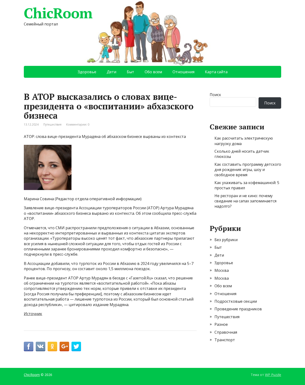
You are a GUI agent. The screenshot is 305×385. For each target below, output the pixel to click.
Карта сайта (216, 71)
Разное (221, 324)
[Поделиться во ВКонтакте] (40, 346)
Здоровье (87, 71)
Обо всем (153, 71)
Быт (130, 71)
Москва (221, 270)
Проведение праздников (238, 309)
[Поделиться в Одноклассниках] (52, 346)
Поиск (215, 94)
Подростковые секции (235, 301)
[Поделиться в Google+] (64, 346)
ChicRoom (58, 13)
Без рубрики (226, 239)
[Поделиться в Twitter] (76, 346)
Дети (111, 71)
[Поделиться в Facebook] (28, 346)
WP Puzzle (273, 374)
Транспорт (224, 339)
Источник (33, 313)
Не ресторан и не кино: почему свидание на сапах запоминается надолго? (245, 201)
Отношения (183, 71)
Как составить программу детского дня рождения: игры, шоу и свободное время (247, 170)
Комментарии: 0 (77, 124)
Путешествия (52, 124)
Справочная (225, 332)
